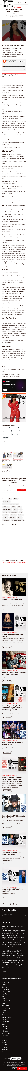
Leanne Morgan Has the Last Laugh (12, 635)
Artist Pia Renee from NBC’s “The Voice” (6, 460)
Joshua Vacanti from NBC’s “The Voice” (18, 459)
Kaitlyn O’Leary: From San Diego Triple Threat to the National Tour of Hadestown (12, 779)
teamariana (13, 514)
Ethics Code (14, 1068)
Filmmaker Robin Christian (12, 599)
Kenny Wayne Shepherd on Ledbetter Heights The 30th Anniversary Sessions (12, 708)
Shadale (5, 512)
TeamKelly (5, 517)
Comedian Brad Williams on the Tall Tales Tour (14, 817)
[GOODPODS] (3, 904)
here (3, 371)
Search (23, 914)
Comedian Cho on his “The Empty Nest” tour (11, 853)
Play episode (8, 609)
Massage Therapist (7, 509)
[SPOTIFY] (10, 904)
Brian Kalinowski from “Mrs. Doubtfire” (12, 890)
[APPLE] (7, 904)
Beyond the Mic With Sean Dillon (10, 504)
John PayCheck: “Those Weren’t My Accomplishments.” (14, 674)
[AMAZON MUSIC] (13, 904)
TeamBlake (20, 514)
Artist (10, 498)
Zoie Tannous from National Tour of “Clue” (12, 743)
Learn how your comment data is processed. (14, 562)
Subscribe (21, 490)
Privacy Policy (14, 1067)
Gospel (19, 506)
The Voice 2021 (6, 520)
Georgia (13, 506)
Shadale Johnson (13, 512)
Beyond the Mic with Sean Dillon (14, 7)
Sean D (7, 15)
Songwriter (5, 514)
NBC (21, 509)
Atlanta (16, 498)
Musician (16, 509)
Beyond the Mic (6, 501)
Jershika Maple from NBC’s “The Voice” (6, 470)
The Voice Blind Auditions (18, 520)
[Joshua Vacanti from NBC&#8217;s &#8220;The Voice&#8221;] (18, 455)
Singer (20, 512)
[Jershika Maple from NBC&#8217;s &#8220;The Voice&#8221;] (7, 466)
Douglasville (6, 506)
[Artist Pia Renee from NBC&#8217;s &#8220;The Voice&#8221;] (7, 455)
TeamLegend (12, 517)
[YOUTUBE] (17, 904)
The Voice (20, 517)
